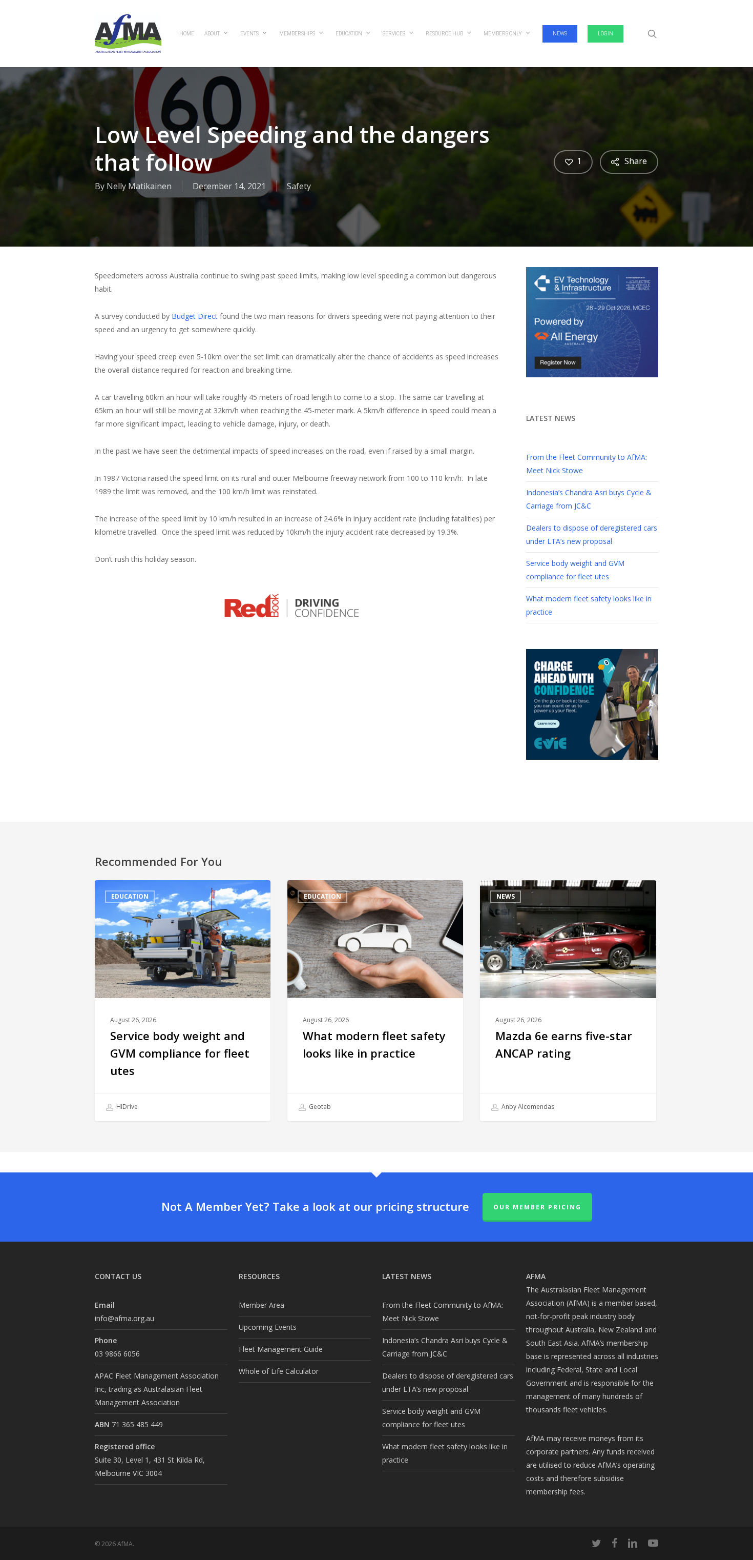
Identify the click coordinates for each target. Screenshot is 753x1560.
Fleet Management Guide (281, 1349)
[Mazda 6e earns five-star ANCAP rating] (568, 1001)
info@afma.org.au (124, 1318)
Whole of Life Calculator (279, 1371)
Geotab (319, 1107)
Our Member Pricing (537, 1207)
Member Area (261, 1305)
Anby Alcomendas (527, 1107)
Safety (299, 186)
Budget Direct (195, 316)
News (505, 896)
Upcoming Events (268, 1327)
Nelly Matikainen (139, 186)
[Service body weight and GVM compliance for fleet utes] (182, 1001)
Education (130, 896)
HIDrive (126, 1107)
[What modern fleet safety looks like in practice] (375, 1001)
